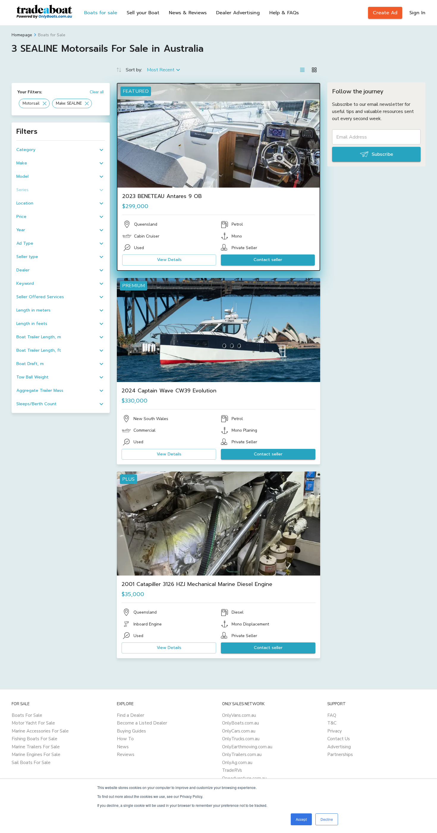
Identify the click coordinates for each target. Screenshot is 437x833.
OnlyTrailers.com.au (242, 754)
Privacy (334, 731)
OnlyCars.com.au (238, 731)
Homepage (22, 35)
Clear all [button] (97, 92)
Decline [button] (326, 819)
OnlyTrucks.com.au (241, 739)
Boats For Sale (27, 715)
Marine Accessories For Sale (40, 731)
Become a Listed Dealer (142, 723)
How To (125, 739)
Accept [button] (301, 819)
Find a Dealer (130, 715)
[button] (34, 103)
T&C (332, 723)
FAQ (331, 715)
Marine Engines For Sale (36, 754)
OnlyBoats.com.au (240, 723)
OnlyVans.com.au (239, 715)
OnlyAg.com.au (237, 763)
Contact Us (338, 739)
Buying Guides (131, 731)
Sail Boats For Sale (31, 763)
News (123, 747)
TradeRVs (232, 770)
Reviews (125, 754)
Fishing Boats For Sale (34, 739)
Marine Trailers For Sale (36, 747)
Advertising (339, 747)
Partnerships (340, 754)
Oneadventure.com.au (244, 778)
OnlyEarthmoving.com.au (247, 747)
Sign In (417, 12)
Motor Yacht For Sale (33, 723)
